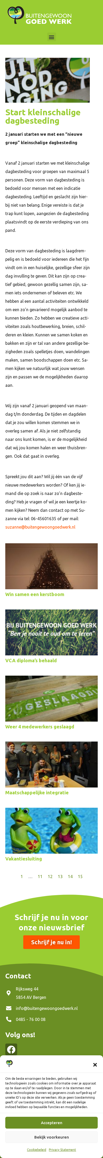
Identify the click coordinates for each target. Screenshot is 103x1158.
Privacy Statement (62, 1149)
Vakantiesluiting (23, 858)
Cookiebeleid (36, 1149)
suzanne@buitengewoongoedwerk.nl (40, 527)
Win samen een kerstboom (34, 594)
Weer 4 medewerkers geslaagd (39, 726)
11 (40, 876)
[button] (95, 1064)
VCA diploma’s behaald (31, 660)
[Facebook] (11, 1049)
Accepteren (51, 1122)
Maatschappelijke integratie (37, 792)
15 (80, 876)
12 (50, 876)
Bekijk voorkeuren (51, 1137)
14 (70, 876)
